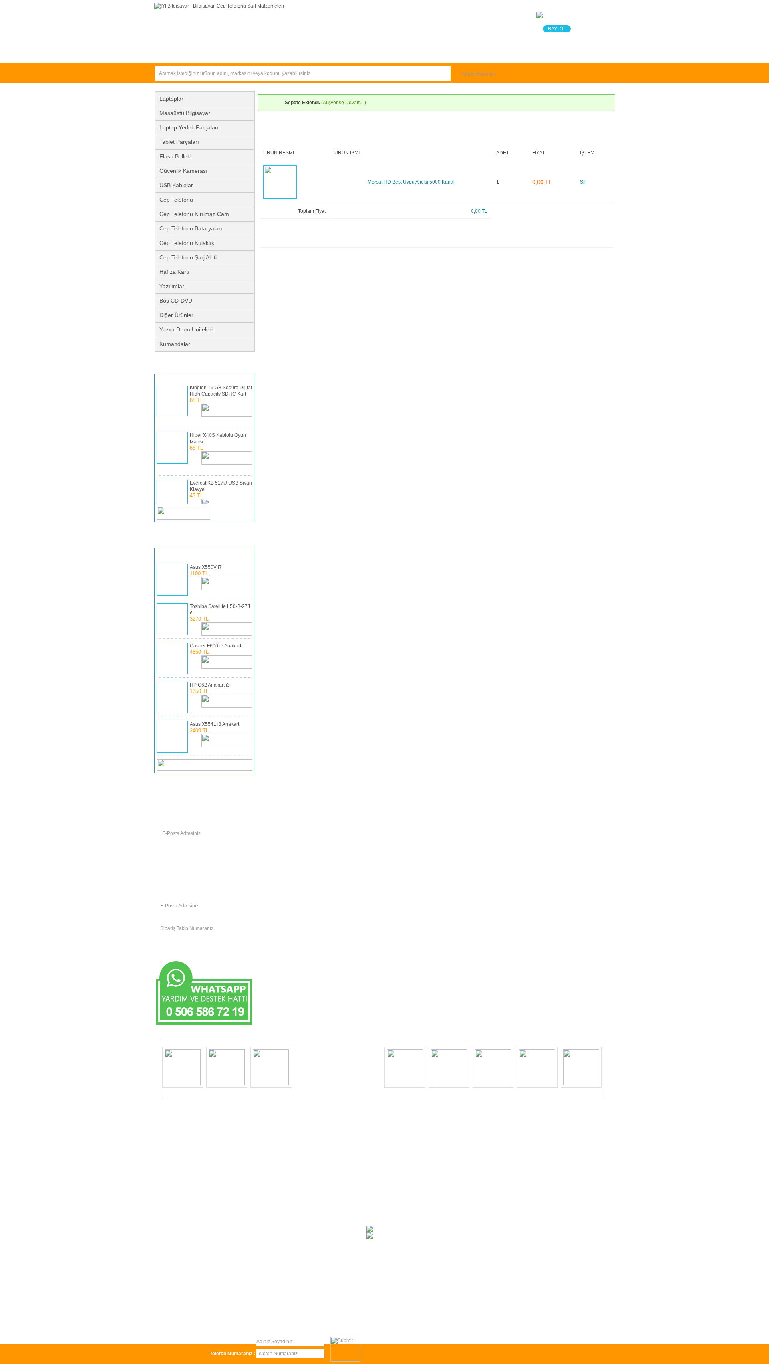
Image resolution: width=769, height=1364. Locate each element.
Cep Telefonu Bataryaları (190, 228)
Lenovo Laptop (180, 1222)
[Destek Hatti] (204, 1023)
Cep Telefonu (176, 199)
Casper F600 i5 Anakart (215, 646)
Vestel (170, 1141)
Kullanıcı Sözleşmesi (181, 1320)
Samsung (174, 1191)
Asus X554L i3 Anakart (214, 724)
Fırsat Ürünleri (186, 52)
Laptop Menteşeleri (283, 1252)
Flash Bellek (174, 156)
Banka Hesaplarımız (417, 52)
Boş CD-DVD (175, 300)
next (244, 513)
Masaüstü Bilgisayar (184, 113)
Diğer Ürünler (176, 315)
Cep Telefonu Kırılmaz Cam (194, 214)
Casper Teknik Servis (559, 1320)
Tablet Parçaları (179, 142)
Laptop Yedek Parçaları (189, 127)
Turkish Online (290, 1327)
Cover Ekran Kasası (284, 1232)
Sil (583, 182)
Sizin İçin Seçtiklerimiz (263, 52)
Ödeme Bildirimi (341, 52)
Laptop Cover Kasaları (286, 1201)
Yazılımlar (171, 286)
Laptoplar (171, 98)
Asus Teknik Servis (469, 1320)
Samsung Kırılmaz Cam (288, 1131)
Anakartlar (175, 1181)
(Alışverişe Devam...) (343, 102)
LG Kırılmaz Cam (182, 1201)
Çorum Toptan (429, 1320)
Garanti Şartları (345, 1320)
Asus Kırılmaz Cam (184, 1252)
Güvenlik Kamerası (183, 171)
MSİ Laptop (274, 1191)
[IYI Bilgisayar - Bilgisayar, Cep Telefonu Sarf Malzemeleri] (219, 6)
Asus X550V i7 (206, 567)
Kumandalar (174, 344)
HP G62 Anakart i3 (210, 685)
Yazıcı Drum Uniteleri (186, 329)
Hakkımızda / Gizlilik (229, 1320)
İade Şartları (309, 1320)
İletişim (480, 52)
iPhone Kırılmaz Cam (285, 1151)
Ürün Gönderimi (273, 1320)
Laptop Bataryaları (184, 1131)
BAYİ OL (557, 29)
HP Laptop (175, 1171)
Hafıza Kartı (174, 272)
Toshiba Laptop (279, 1141)
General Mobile (279, 1161)
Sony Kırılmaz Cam (185, 1232)
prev (232, 513)
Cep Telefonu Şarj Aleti (188, 257)
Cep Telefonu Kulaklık (186, 243)
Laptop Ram (177, 1161)
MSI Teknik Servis (513, 1320)
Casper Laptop (180, 1242)
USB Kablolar (176, 185)
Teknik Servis (533, 52)
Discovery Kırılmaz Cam (288, 1181)
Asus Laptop (276, 1121)
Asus (267, 1211)
